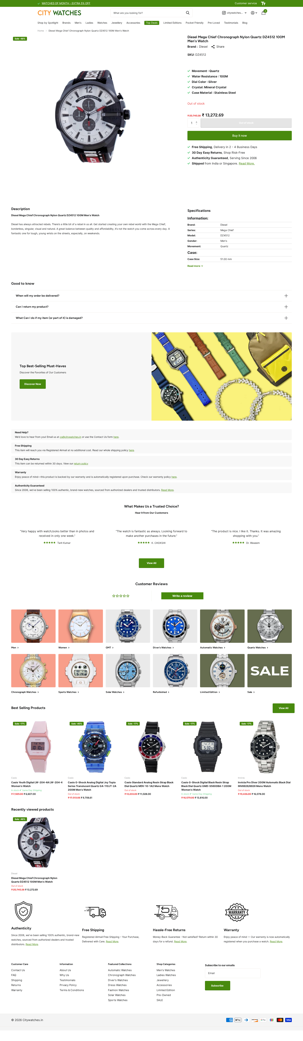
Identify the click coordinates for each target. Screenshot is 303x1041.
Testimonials (231, 22)
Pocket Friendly (195, 22)
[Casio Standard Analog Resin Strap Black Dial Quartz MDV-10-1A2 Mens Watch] (151, 747)
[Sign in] (254, 13)
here (116, 436)
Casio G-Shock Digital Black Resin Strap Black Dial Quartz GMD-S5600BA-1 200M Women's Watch (206, 786)
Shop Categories (166, 964)
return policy (81, 463)
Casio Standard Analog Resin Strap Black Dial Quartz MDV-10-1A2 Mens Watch (148, 784)
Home (41, 30)
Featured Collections (120, 964)
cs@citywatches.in (70, 436)
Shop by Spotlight (48, 22)
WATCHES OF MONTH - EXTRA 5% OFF (66, 3)
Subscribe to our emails (220, 965)
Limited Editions (172, 22)
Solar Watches (117, 995)
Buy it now (239, 135)
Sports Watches (117, 1000)
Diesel (203, 46)
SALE (160, 1000)
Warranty (16, 990)
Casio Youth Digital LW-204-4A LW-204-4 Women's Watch (36, 784)
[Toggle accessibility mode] (263, 3)
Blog (244, 22)
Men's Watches (166, 970)
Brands (66, 22)
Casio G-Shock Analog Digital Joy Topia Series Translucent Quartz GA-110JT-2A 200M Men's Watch (92, 786)
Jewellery (116, 22)
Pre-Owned (164, 995)
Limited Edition (166, 990)
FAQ (13, 975)
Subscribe (217, 985)
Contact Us (18, 970)
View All (151, 562)
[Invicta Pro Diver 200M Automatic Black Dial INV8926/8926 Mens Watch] (265, 747)
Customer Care (19, 964)
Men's (78, 22)
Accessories (133, 22)
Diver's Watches (118, 980)
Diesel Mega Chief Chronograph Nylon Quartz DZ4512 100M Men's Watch (34, 879)
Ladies (89, 22)
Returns (16, 985)
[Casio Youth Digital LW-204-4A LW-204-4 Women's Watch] (38, 747)
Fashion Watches (118, 990)
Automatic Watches (120, 970)
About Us (65, 970)
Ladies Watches (166, 975)
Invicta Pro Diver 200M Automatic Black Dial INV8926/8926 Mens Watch (264, 784)
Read (193, 265)
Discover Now (32, 383)
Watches (102, 22)
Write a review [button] (182, 596)
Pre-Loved (214, 22)
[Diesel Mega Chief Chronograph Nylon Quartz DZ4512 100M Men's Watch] (38, 842)
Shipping (16, 980)
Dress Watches (117, 985)
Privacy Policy (68, 985)
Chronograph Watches (122, 975)
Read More (167, 489)
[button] (197, 120)
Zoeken (188, 12)
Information (66, 964)
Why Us (64, 975)
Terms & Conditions (72, 990)
